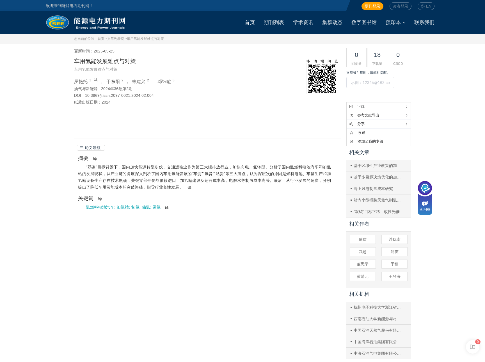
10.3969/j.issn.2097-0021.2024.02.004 (119, 95)
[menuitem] (249, 22)
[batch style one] (473, 347)
